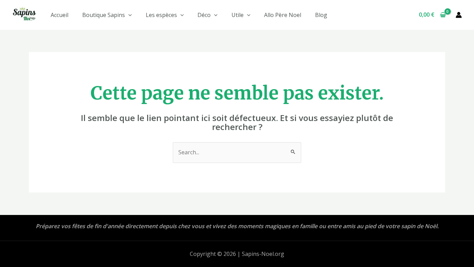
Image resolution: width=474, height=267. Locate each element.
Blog (321, 15)
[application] (128, 15)
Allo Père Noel (282, 15)
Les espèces (161, 15)
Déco (204, 15)
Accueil (59, 15)
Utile (237, 15)
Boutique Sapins (103, 15)
